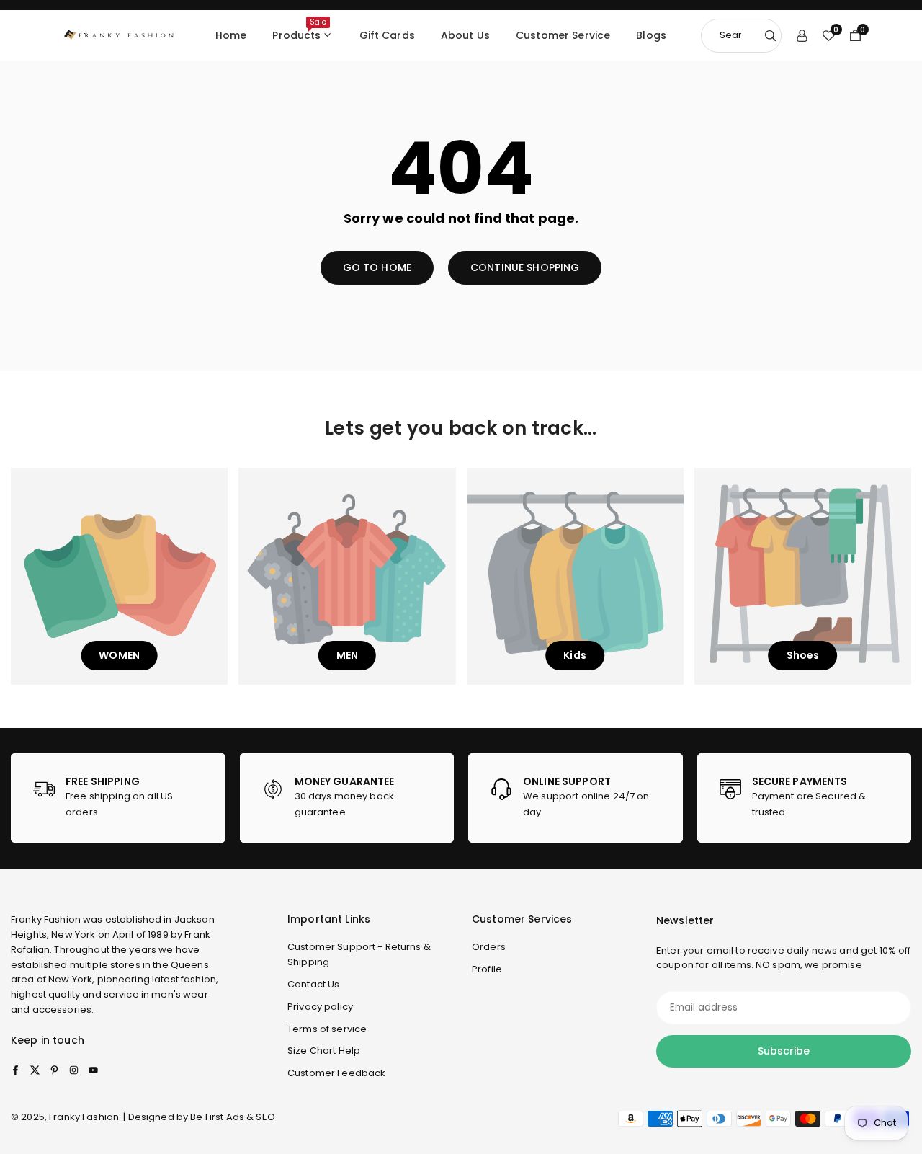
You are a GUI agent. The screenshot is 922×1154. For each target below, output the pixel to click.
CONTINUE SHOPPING (524, 267)
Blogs (651, 35)
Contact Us (313, 984)
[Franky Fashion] (119, 34)
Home (231, 35)
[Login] (802, 35)
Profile (487, 969)
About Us (465, 35)
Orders (489, 947)
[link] (118, 798)
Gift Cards (387, 35)
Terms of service (327, 1029)
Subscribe (784, 1051)
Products (299, 30)
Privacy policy (320, 1006)
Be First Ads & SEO (232, 1117)
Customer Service (563, 35)
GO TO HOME (377, 267)
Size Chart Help (323, 1050)
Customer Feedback (336, 1073)
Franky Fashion (46, 919)
